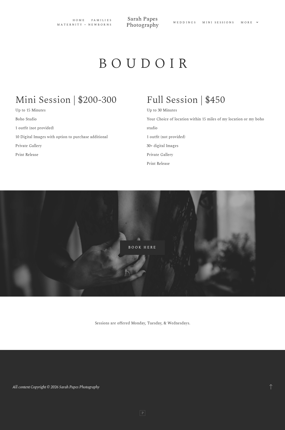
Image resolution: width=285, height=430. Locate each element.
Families (101, 20)
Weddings (184, 23)
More (248, 23)
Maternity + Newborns (84, 25)
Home (79, 20)
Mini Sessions (218, 23)
